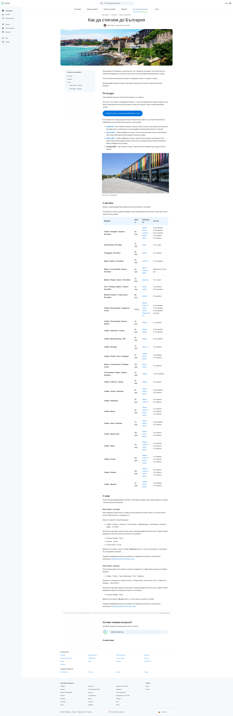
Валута (62, 661)
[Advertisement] (80, 107)
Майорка (90, 705)
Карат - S (145, 347)
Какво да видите (92, 9)
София (146, 672)
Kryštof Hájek (110, 25)
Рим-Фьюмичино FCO (94, 689)
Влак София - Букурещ (76, 89)
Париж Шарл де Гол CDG (122, 695)
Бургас (118, 672)
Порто (118, 705)
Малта (90, 698)
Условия (74, 712)
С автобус (69, 79)
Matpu (144, 332)
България (77, 9)
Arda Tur (145, 233)
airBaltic (62, 686)
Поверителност (81, 712)
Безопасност (148, 661)
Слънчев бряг (64, 672)
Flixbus (144, 228)
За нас (147, 686)
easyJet (90, 692)
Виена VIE (90, 686)
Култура (118, 661)
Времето (124, 9)
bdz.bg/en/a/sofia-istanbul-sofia (122, 559)
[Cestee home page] (5, 3)
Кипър (62, 705)
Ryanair (62, 689)
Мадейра (62, 698)
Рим (117, 702)
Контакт (148, 689)
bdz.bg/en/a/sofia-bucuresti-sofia (123, 606)
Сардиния (119, 689)
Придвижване (92, 658)
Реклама (89, 712)
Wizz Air (62, 695)
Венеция (118, 698)
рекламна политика (164, 613)
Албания (90, 702)
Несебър (90, 672)
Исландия (63, 702)
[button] (135, 632)
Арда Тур (145, 280)
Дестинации (105, 15)
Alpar (144, 238)
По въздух (69, 76)
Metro (144, 268)
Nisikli (144, 273)
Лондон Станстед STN (122, 686)
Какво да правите (109, 9)
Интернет (63, 664)
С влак (68, 82)
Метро (144, 230)
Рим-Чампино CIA (121, 692)
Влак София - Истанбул (76, 85)
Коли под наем (120, 658)
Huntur (144, 235)
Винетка (147, 658)
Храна (90, 661)
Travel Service (92, 695)
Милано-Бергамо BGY (66, 692)
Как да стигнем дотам (140, 9)
